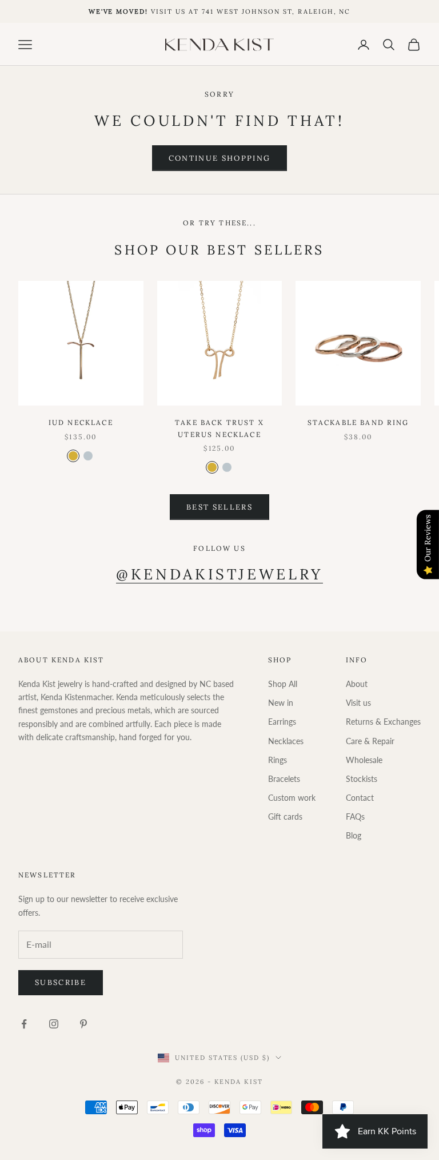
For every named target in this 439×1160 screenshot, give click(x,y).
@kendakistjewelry (219, 574)
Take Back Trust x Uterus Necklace (219, 428)
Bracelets (284, 779)
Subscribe (60, 982)
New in (280, 703)
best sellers (219, 507)
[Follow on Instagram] (53, 1024)
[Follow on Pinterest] (83, 1024)
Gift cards (285, 816)
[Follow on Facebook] (24, 1024)
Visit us (358, 703)
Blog (353, 835)
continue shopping (220, 158)
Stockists (361, 779)
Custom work (292, 798)
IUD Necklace (81, 422)
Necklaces (286, 741)
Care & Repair (370, 741)
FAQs (355, 816)
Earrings (282, 721)
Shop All (282, 684)
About (357, 684)
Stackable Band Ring (358, 422)
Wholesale (364, 760)
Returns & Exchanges (383, 721)
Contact (360, 798)
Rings (277, 760)
